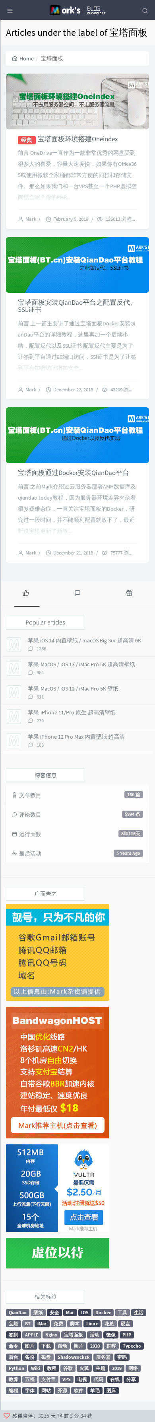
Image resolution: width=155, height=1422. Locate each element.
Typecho (132, 1346)
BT (28, 1324)
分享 (131, 1379)
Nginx (51, 1335)
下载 (46, 1346)
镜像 (111, 1335)
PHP (126, 1335)
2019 (117, 1368)
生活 (138, 1312)
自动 (62, 1346)
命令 (13, 1346)
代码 (98, 1379)
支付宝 (48, 1379)
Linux (92, 1324)
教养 (13, 1379)
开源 (62, 1390)
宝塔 (13, 1324)
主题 (100, 1368)
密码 (122, 1357)
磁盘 (46, 1357)
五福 (30, 1379)
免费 (58, 1324)
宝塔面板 (73, 1335)
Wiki (35, 1368)
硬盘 (125, 1324)
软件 (78, 1390)
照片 (78, 1346)
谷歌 (68, 1368)
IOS (85, 1312)
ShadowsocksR (73, 1357)
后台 (13, 1357)
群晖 (111, 1346)
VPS (66, 1379)
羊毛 (95, 1390)
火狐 (84, 1368)
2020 (95, 1346)
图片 (30, 1346)
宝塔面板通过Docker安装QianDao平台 (73, 472)
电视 (82, 1379)
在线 (115, 1379)
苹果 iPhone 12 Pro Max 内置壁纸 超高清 (76, 736)
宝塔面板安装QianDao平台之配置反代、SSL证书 (77, 306)
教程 (51, 1368)
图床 (111, 1390)
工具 (122, 1312)
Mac (70, 1312)
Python (16, 1368)
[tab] (26, 593)
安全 (54, 1312)
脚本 (74, 1324)
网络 (133, 1368)
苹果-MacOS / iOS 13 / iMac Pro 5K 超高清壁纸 (81, 664)
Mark (32, 219)
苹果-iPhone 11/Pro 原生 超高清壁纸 (72, 712)
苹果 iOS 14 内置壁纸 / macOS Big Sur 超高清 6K (84, 640)
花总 (109, 1324)
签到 (13, 1335)
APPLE (32, 1335)
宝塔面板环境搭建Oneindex (78, 138)
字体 (30, 1390)
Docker (103, 1312)
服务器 (103, 1357)
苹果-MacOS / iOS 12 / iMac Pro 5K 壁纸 (73, 688)
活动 (94, 1335)
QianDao (18, 1312)
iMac (42, 1324)
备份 (30, 1357)
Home (26, 58)
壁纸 (38, 1312)
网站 (46, 1390)
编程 (13, 1390)
